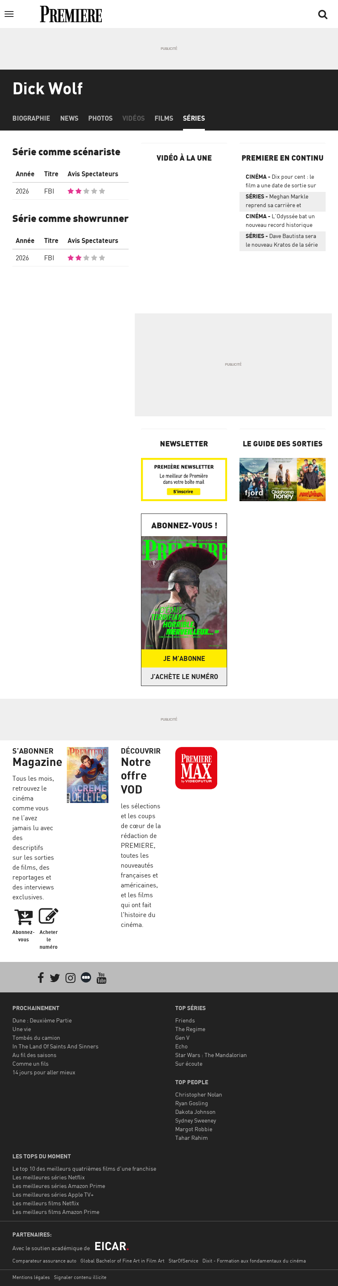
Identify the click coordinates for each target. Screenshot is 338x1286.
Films (164, 118)
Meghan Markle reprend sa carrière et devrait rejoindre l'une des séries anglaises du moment (281, 202)
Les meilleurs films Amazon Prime (55, 1211)
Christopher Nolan (198, 1094)
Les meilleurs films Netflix (45, 1203)
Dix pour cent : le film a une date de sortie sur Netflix (281, 182)
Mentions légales (31, 1277)
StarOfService (183, 1261)
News (69, 118)
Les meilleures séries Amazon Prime (58, 1185)
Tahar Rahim (191, 1137)
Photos (100, 118)
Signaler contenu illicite (80, 1277)
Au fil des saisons (34, 1054)
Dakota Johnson (195, 1111)
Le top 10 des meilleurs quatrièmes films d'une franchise (84, 1168)
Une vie (21, 1028)
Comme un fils (30, 1063)
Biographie (31, 118)
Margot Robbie (193, 1128)
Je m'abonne (184, 658)
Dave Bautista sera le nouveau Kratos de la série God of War (282, 241)
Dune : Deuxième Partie (42, 1020)
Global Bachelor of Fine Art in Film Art (122, 1261)
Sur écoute (188, 1063)
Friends (185, 1020)
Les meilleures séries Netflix (48, 1177)
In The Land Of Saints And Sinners (55, 1046)
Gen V (182, 1037)
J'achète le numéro (184, 676)
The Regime (190, 1028)
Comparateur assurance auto (44, 1261)
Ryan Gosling (191, 1102)
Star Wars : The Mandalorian (211, 1054)
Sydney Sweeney (195, 1120)
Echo (181, 1046)
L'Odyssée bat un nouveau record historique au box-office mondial (280, 221)
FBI (49, 191)
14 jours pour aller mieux (43, 1072)
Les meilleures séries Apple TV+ (53, 1194)
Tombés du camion (36, 1037)
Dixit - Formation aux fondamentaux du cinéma (254, 1261)
